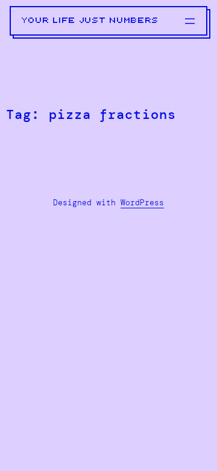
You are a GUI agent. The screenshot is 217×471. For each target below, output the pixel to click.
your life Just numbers (90, 20)
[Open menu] (190, 21)
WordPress (142, 202)
